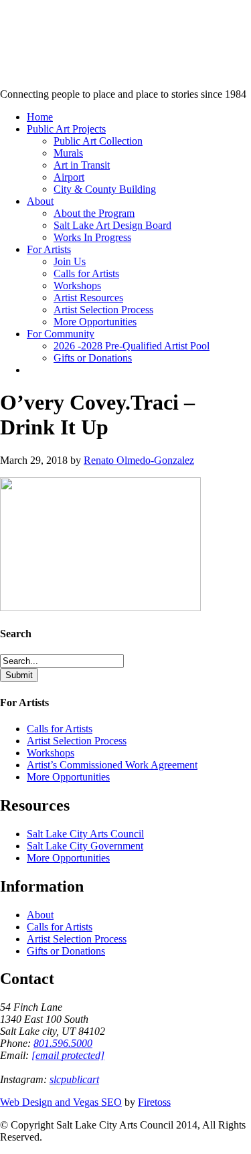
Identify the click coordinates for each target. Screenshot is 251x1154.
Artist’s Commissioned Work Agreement (112, 764)
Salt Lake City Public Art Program (30, 28)
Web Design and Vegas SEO (61, 1102)
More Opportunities (68, 776)
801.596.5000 (62, 1043)
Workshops (50, 752)
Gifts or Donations (66, 951)
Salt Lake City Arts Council (85, 833)
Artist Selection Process (77, 740)
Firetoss (154, 1102)
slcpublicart (74, 1079)
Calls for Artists (59, 728)
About (40, 914)
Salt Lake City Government (85, 845)
